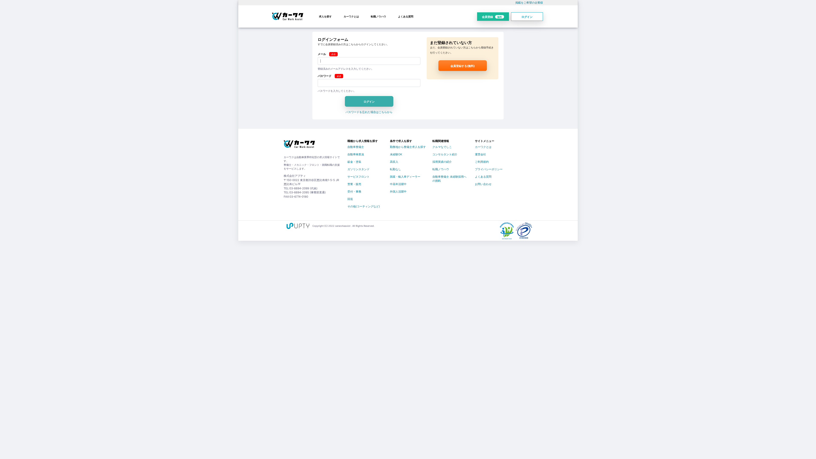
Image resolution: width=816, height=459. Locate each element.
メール (322, 54)
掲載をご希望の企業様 (529, 2)
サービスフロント (358, 176)
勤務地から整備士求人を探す (408, 147)
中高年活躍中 (398, 184)
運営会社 (480, 154)
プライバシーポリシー (489, 169)
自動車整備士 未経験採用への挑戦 (449, 177)
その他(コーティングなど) (363, 206)
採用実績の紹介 (442, 161)
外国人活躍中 (398, 191)
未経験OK (396, 154)
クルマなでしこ (442, 147)
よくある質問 (405, 16)
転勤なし (395, 169)
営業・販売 (354, 184)
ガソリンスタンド (358, 169)
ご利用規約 (482, 161)
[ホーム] (299, 145)
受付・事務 (354, 191)
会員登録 (492, 16)
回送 (350, 199)
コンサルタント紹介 (444, 154)
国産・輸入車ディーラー (405, 176)
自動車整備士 (355, 147)
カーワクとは (351, 16)
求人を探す (325, 16)
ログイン (527, 16)
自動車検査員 (355, 154)
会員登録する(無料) (462, 66)
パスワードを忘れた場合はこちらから (369, 112)
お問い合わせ (483, 184)
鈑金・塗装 (354, 161)
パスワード (325, 76)
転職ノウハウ (378, 16)
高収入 (394, 161)
